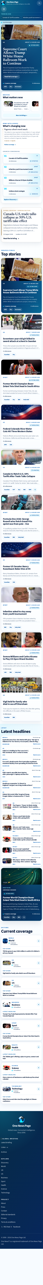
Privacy (4, 1218)
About (3, 1203)
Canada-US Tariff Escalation (11, 18)
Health (15, 1047)
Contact (4, 1211)
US (13, 982)
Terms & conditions (8, 1222)
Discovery (4, 1162)
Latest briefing (6, 1142)
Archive (4, 1152)
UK (13, 962)
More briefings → (21, 115)
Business (16, 1004)
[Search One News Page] (39, 3)
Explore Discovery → (10, 199)
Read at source (36, 744)
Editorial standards (8, 1214)
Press (3, 1207)
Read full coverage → (11, 77)
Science (15, 1068)
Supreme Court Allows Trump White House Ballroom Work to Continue (15, 57)
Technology (17, 1088)
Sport (14, 1025)
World (11, 940)
